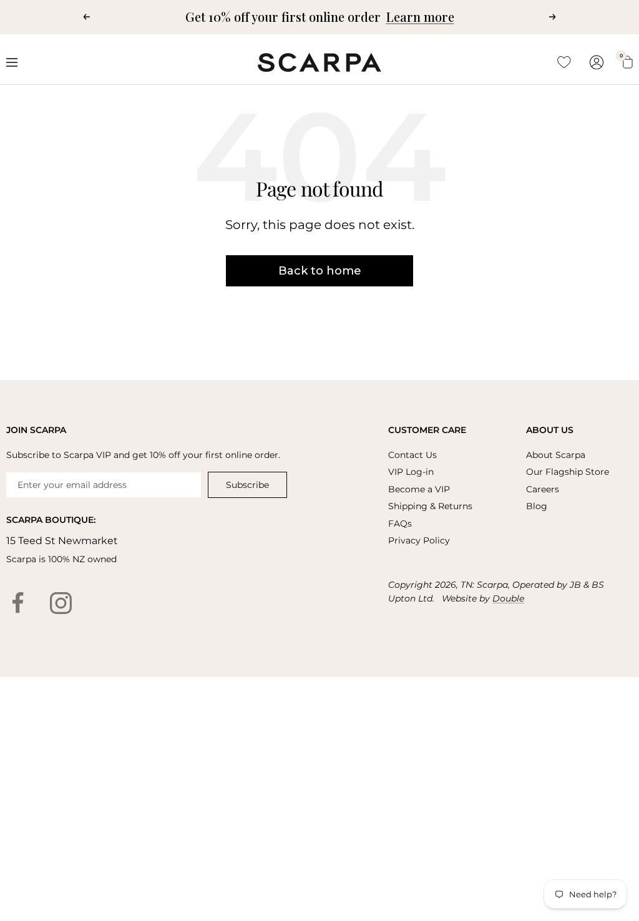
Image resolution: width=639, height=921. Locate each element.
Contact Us (412, 454)
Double (508, 598)
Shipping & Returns (430, 506)
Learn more (420, 16)
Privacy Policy (419, 540)
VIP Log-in (411, 471)
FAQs (400, 523)
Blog (536, 506)
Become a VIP (419, 489)
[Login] (596, 62)
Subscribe (247, 484)
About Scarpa (555, 454)
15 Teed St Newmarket (62, 541)
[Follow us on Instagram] (60, 603)
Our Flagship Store (567, 471)
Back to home (319, 271)
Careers (542, 489)
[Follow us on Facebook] (18, 603)
